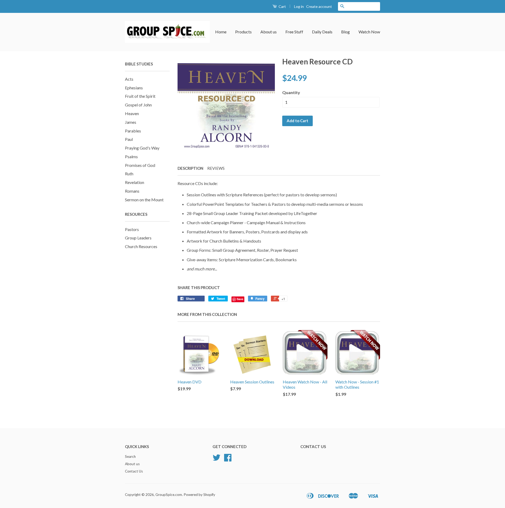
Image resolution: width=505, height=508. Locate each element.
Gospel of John (138, 104)
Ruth (129, 173)
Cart (282, 6)
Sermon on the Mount (144, 199)
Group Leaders (138, 237)
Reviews (216, 168)
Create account (319, 6)
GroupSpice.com (168, 494)
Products (243, 31)
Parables (133, 130)
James (130, 122)
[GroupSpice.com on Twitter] (216, 459)
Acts (129, 78)
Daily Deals (322, 31)
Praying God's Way (142, 147)
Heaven (132, 113)
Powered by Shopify (199, 494)
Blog (345, 31)
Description (190, 168)
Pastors (132, 229)
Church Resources (141, 246)
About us (268, 31)
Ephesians (134, 87)
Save (240, 299)
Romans (132, 190)
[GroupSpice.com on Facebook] (228, 459)
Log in (299, 6)
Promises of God (140, 165)
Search (130, 456)
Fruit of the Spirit (140, 96)
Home (220, 31)
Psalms (131, 156)
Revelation (134, 182)
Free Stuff (294, 31)
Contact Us (134, 471)
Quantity (291, 92)
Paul (129, 139)
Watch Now (369, 31)
